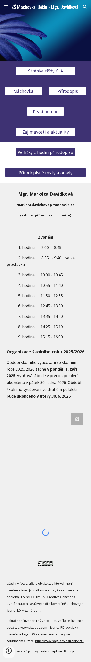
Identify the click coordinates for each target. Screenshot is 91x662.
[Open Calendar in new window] (77, 419)
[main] (46, 204)
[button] (6, 6)
